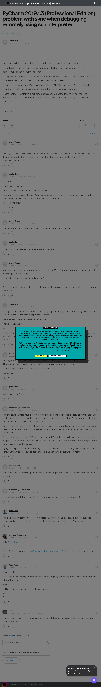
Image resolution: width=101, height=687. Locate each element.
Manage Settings (57, 356)
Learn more (55, 339)
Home (12, 3)
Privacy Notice (45, 347)
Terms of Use (64, 347)
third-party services (33, 349)
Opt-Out (68, 351)
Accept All (41, 356)
